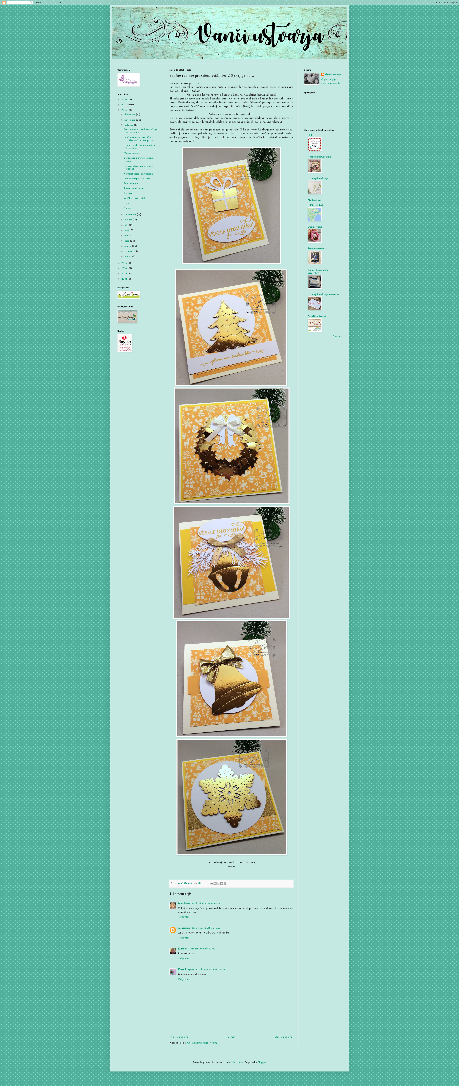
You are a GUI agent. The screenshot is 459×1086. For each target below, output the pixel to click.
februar (128, 251)
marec (128, 246)
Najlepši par (314, 200)
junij (127, 230)
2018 (124, 99)
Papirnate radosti (317, 248)
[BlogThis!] (215, 883)
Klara (181, 948)
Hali (310, 135)
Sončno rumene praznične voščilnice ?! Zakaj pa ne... (139, 139)
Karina (127, 208)
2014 (124, 268)
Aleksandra (184, 928)
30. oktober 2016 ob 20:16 (210, 969)
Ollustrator (237, 1062)
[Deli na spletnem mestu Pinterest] (225, 883)
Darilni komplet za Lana (137, 178)
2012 (124, 279)
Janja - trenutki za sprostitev (318, 271)
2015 (124, 263)
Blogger (262, 1062)
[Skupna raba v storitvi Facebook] (221, 883)
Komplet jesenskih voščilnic (138, 174)
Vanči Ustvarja (333, 74)
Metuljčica (184, 903)
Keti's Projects (186, 969)
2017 (124, 104)
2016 (124, 110)
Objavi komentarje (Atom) (202, 1043)
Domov (231, 1037)
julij (126, 225)
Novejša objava (179, 1037)
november (130, 120)
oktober (129, 125)
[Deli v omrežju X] (218, 883)
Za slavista (130, 193)
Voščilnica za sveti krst (136, 198)
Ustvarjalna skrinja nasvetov (323, 294)
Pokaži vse (337, 336)
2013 (124, 273)
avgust (128, 219)
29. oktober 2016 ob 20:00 (200, 948)
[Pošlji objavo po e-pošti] (211, 883)
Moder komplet (132, 153)
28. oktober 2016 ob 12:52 (205, 903)
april (127, 241)
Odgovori (183, 917)
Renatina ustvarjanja (319, 157)
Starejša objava (283, 1037)
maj (126, 235)
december (130, 114)
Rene (126, 203)
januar (128, 256)
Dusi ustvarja (315, 227)
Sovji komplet (131, 183)
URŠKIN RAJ (315, 205)
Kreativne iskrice (317, 316)
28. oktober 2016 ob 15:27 (205, 928)
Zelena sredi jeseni (134, 188)
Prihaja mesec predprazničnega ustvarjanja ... (141, 131)
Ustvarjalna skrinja (318, 178)
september (130, 214)
